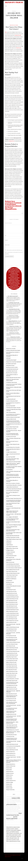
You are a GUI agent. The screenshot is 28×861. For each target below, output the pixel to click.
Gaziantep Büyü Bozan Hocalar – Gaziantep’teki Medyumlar (12, 683)
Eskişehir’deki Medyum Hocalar (12, 598)
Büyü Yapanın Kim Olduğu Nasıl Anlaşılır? (14, 28)
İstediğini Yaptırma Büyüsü (11, 452)
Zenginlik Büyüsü (9, 553)
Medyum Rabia (9, 767)
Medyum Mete (9, 769)
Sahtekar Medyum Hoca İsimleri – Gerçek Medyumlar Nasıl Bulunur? (12, 475)
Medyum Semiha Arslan (10, 766)
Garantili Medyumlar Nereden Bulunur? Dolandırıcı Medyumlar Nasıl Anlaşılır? (13, 501)
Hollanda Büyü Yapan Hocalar (11, 680)
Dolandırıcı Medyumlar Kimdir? (12, 401)
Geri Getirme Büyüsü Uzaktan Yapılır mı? (14, 567)
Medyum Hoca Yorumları (13, 315)
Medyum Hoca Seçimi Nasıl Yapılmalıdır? (13, 361)
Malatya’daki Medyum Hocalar (12, 611)
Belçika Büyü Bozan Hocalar (11, 649)
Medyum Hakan (9, 778)
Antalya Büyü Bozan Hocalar (11, 593)
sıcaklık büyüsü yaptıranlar (11, 803)
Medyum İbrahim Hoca (10, 751)
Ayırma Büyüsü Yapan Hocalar (12, 546)
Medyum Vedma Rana (10, 789)
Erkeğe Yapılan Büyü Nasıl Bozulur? (12, 535)
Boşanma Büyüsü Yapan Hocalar (12, 426)
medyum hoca (11, 141)
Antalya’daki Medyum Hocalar (12, 607)
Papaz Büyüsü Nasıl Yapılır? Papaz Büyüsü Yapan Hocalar (12, 459)
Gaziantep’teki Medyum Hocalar (12, 596)
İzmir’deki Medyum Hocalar (11, 629)
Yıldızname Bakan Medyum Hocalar (13, 573)
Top (22, 858)
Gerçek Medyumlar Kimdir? (11, 555)
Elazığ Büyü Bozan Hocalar (11, 714)
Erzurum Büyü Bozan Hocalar (11, 660)
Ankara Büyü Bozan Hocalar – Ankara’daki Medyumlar (11, 703)
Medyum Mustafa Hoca (13, 321)
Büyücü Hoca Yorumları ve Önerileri (13, 483)
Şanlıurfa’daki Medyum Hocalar (12, 647)
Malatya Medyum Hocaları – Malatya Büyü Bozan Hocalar (13, 732)
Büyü (6, 32)
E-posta (6, 240)
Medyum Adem (9, 784)
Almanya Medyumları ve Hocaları (12, 678)
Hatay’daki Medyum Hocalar (11, 606)
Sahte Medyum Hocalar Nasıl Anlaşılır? (13, 461)
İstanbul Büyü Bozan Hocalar (11, 653)
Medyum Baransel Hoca (10, 755)
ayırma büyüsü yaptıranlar (12, 817)
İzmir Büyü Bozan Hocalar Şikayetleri (13, 746)
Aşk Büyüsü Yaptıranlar (10, 552)
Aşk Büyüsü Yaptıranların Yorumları (12, 537)
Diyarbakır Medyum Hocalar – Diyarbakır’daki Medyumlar (11, 719)
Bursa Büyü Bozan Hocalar (11, 675)
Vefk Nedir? (8, 358)
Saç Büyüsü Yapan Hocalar (11, 576)
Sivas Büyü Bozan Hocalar (11, 698)
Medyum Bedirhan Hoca (10, 753)
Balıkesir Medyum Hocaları (11, 662)
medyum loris (14, 800)
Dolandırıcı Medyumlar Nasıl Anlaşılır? (13, 350)
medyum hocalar (18, 35)
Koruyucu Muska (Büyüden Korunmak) (13, 586)
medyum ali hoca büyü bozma (11, 810)
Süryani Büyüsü (9, 580)
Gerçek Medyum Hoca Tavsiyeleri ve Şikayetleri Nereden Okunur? (13, 415)
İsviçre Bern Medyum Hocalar (12, 644)
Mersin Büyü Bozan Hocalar (11, 669)
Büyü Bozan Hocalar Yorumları (12, 367)
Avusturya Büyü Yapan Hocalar (12, 658)
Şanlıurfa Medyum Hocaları (11, 622)
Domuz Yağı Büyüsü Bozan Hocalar (12, 569)
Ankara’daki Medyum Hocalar (11, 667)
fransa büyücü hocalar (13, 807)
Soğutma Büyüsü (9, 544)
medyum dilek (16, 798)
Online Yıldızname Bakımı (11, 412)
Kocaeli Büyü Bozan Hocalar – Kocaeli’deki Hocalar (12, 709)
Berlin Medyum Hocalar (10, 645)
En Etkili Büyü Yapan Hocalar (14, 302)
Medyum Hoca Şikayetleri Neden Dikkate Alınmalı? (12, 380)
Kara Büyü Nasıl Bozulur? (11, 399)
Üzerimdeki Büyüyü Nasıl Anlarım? (12, 564)
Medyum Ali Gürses (10, 773)
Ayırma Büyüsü (9, 584)
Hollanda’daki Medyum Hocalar (12, 744)
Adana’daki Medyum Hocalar (11, 600)
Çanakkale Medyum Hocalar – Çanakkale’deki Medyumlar (12, 739)
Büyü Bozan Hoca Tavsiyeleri (11, 372)
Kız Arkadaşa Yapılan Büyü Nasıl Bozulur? (14, 488)
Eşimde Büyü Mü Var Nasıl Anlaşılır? (12, 490)
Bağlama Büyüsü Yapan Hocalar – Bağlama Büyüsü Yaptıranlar (12, 511)
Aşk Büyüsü (8, 587)
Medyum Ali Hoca (9, 775)
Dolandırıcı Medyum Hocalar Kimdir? (13, 417)
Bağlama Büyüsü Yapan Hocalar (12, 548)
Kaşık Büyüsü (8, 542)
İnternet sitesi (7, 244)
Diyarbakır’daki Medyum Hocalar (12, 609)
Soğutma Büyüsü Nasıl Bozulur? (12, 487)
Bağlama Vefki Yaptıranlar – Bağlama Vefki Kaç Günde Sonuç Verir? (13, 464)
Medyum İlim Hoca (9, 771)
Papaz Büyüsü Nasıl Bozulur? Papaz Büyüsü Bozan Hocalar (13, 530)
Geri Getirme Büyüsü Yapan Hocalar (13, 565)
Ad (5, 235)
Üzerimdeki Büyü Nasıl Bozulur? (12, 369)
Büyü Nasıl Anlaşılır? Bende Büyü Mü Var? (14, 498)
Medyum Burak (9, 786)
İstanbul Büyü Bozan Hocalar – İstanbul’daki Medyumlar (12, 640)
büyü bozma (18, 47)
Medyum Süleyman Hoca (11, 780)
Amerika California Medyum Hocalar (13, 642)
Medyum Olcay (9, 776)
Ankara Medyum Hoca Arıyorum (12, 620)
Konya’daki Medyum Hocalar (11, 618)
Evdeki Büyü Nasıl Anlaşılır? (11, 360)
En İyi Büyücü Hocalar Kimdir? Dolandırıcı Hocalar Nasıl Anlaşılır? (14, 467)
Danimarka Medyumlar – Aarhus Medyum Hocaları (12, 722)
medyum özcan (9, 800)
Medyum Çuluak (9, 787)
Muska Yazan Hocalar (10, 562)
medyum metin (16, 809)
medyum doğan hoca (17, 811)
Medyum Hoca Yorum (14, 25)
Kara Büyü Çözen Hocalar (11, 436)
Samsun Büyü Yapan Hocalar (11, 666)
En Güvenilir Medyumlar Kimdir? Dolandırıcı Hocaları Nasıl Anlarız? (12, 434)
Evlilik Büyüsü (8, 541)
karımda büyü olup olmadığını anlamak (13, 799)
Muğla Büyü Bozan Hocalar (11, 687)
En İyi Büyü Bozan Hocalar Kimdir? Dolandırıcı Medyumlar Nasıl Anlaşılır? (13, 421)
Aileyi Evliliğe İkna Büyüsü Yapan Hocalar (14, 539)
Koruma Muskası (9, 469)
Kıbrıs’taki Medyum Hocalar (11, 616)
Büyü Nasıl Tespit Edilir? (10, 405)
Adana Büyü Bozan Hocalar (11, 591)
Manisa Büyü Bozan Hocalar (11, 693)
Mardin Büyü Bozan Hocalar (14, 309)
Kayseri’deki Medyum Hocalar (12, 604)
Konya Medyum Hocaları (10, 747)
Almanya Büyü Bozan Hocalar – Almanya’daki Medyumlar (12, 727)
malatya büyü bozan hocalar (11, 796)
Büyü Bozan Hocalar (10, 582)
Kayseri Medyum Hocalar (11, 700)
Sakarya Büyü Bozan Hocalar (11, 689)
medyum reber (13, 808)
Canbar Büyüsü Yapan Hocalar (12, 575)
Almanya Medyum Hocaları (11, 630)
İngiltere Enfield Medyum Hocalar (12, 627)
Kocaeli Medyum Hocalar (11, 676)
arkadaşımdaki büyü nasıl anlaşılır (12, 813)
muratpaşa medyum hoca (16, 801)
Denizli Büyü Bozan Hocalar (11, 734)
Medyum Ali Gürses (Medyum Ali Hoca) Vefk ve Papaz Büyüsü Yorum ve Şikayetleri (13, 761)
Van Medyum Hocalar (10, 736)
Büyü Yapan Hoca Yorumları (11, 428)
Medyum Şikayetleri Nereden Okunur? (13, 377)
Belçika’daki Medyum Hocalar (11, 671)
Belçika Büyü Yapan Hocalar (11, 656)
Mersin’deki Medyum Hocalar (11, 602)
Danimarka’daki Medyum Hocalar (12, 615)
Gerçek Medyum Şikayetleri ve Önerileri (14, 485)
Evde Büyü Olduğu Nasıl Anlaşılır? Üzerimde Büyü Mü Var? (12, 519)
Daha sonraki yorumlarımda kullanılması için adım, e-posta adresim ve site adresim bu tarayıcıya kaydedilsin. (14, 252)
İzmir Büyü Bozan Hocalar (11, 635)
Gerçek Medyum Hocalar (11, 589)
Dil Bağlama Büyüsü (10, 550)
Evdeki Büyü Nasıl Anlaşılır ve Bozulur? (13, 407)
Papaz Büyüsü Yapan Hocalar (11, 571)
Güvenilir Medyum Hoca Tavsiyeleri (13, 447)
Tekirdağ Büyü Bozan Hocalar (11, 685)
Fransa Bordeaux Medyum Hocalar (12, 651)
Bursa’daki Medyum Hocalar (11, 637)
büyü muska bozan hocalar (14, 814)
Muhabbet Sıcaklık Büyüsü (11, 578)
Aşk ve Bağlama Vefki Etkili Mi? (12, 517)
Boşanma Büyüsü (9, 506)
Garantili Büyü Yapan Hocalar (11, 371)
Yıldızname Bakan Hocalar (11, 419)
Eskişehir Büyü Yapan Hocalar (11, 673)
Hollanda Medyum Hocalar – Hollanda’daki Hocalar (11, 712)
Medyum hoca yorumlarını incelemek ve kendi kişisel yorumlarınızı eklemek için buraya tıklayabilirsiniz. (13, 205)
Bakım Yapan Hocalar (10, 557)
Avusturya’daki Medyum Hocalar (12, 613)
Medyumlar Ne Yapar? (10, 365)
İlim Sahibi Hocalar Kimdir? (13, 296)
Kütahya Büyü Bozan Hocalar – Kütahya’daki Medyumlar (12, 696)
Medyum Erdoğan (9, 782)
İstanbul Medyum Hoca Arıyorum (12, 729)
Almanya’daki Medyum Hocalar (12, 749)
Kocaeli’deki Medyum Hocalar (12, 595)
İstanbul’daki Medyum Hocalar (12, 655)
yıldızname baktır (11, 804)
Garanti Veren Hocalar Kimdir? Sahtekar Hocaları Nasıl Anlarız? (13, 385)
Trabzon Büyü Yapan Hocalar (11, 725)
